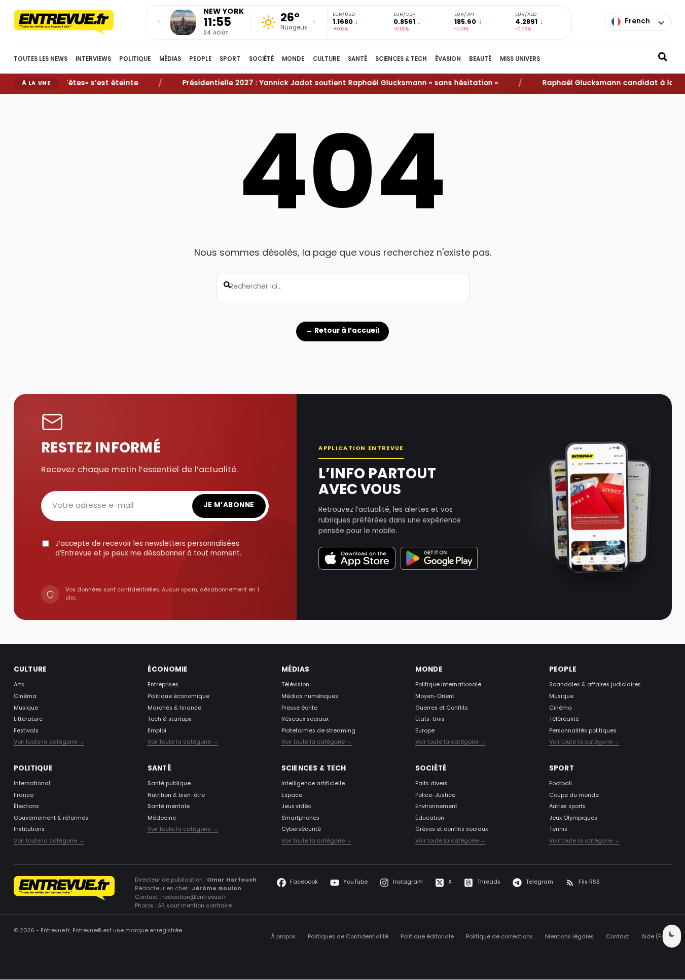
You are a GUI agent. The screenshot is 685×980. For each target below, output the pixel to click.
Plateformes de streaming (318, 731)
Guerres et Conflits (441, 708)
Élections (26, 807)
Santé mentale (169, 807)
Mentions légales (569, 937)
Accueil (21, 101)
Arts (19, 685)
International (32, 784)
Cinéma (25, 697)
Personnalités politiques (583, 731)
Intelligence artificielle (313, 784)
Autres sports (567, 807)
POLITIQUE (135, 59)
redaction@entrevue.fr (194, 897)
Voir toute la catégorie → (49, 743)
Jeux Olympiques (573, 818)
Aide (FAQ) (656, 937)
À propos (283, 937)
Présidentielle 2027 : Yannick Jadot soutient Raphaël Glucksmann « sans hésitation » (327, 84)
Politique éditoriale (427, 937)
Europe (425, 731)
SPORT (230, 59)
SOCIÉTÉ (261, 59)
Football (560, 784)
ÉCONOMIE (168, 670)
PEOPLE (200, 59)
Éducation (429, 818)
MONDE (293, 59)
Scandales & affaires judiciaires (595, 685)
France (23, 795)
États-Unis (430, 719)
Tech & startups (170, 719)
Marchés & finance (174, 708)
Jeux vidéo (296, 807)
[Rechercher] (663, 59)
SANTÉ (357, 59)
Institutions (29, 829)
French (637, 21)
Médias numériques (309, 697)
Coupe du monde (574, 795)
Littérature (28, 719)
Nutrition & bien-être (176, 795)
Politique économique (178, 697)
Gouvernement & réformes (51, 818)
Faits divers (431, 784)
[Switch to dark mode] (672, 936)
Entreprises (163, 685)
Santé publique (169, 784)
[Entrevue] (74, 22)
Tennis (558, 829)
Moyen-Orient (434, 697)
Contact (617, 937)
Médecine (162, 818)
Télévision (295, 685)
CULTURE (326, 59)
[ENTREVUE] (64, 893)
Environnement (436, 807)
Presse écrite (299, 708)
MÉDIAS (170, 59)
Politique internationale (448, 685)
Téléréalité (564, 719)
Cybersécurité (301, 829)
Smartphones (300, 818)
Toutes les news (40, 59)
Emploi (157, 731)
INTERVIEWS (93, 59)
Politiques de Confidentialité (348, 937)
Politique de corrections (499, 937)
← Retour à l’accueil (342, 331)
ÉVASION (448, 59)
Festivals (26, 731)
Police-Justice (435, 795)
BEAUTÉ (480, 59)
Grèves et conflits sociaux (451, 829)
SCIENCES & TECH (400, 59)
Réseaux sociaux (305, 719)
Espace (291, 795)
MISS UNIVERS (520, 59)
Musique (26, 708)
